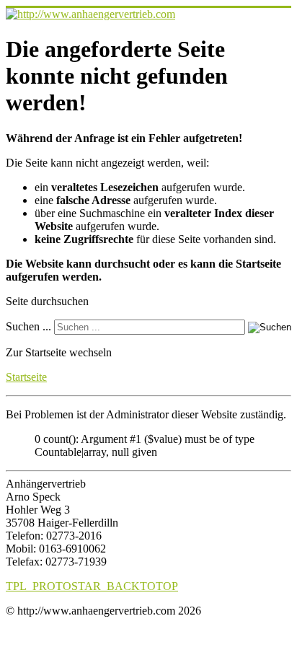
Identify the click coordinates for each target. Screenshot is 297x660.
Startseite (26, 377)
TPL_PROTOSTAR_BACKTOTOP (92, 586)
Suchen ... (28, 326)
